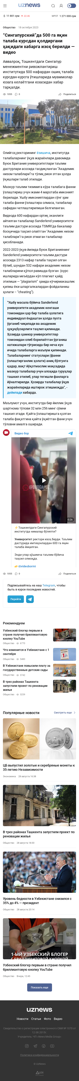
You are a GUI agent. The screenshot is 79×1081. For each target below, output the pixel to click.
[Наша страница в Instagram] (27, 1046)
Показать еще (39, 987)
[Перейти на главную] (29, 5)
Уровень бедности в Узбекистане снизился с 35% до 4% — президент (37, 901)
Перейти (15, 599)
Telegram (48, 585)
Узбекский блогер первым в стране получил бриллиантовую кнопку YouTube (37, 967)
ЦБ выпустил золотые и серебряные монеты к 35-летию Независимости (39, 767)
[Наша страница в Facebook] (44, 1046)
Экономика (9, 776)
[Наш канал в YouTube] (52, 1046)
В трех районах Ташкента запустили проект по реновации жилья (39, 834)
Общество (9, 27)
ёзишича (43, 153)
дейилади (15, 392)
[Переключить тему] (71, 5)
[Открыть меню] (5, 6)
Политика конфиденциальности (39, 1055)
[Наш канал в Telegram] (35, 1046)
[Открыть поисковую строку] (53, 5)
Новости (22, 1019)
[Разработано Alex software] (40, 1073)
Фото (47, 1019)
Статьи (36, 1019)
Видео (58, 1019)
